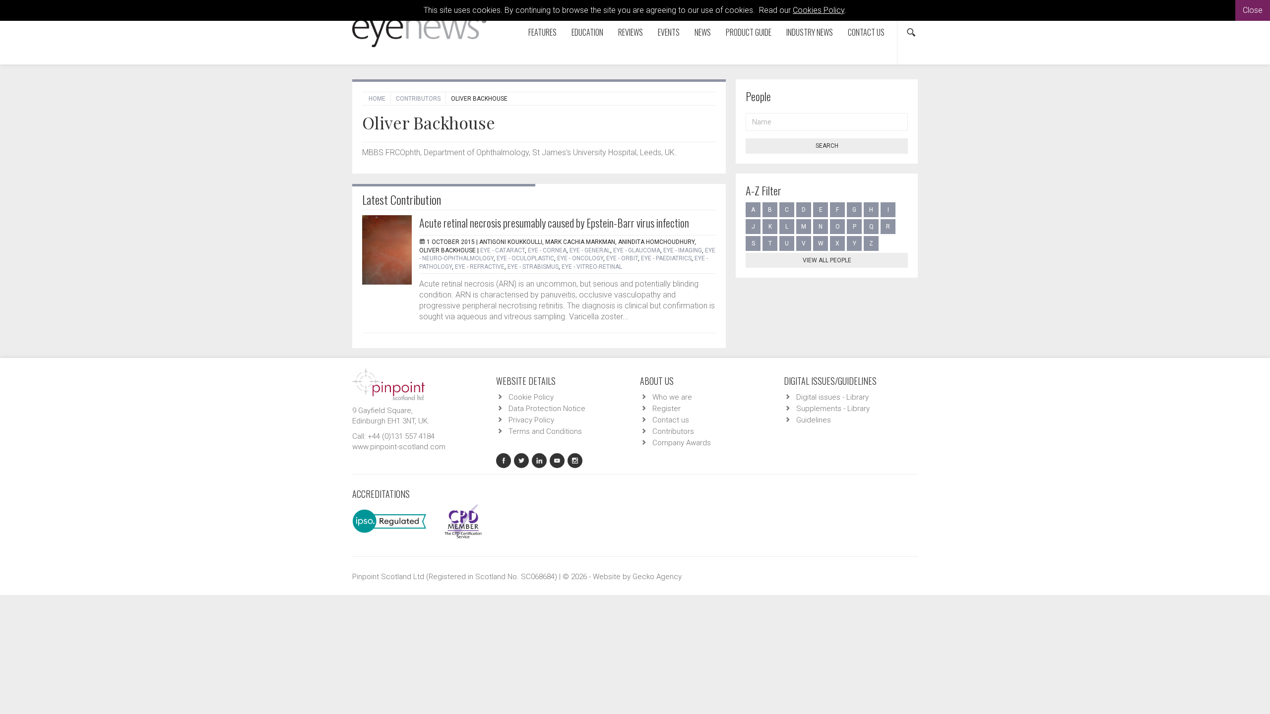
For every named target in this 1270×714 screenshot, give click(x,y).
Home (377, 98)
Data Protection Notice (546, 408)
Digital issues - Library (832, 397)
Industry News (809, 32)
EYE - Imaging (682, 250)
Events (669, 32)
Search (827, 145)
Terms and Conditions (545, 431)
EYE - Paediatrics (666, 258)
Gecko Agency (657, 576)
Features (542, 32)
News (703, 32)
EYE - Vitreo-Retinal (592, 266)
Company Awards (681, 442)
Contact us (866, 32)
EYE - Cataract (502, 250)
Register (666, 408)
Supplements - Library (833, 408)
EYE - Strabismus (533, 266)
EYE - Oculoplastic (525, 258)
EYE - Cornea (547, 250)
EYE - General (590, 250)
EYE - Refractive (480, 266)
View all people (827, 260)
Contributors (418, 98)
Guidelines (813, 420)
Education (587, 32)
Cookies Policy (818, 10)
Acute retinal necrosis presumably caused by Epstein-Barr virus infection (554, 223)
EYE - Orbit (622, 258)
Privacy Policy (531, 420)
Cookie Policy (531, 397)
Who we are (672, 397)
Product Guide (748, 32)
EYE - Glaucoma (636, 250)
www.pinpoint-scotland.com (398, 446)
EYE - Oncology (580, 258)
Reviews (630, 32)
